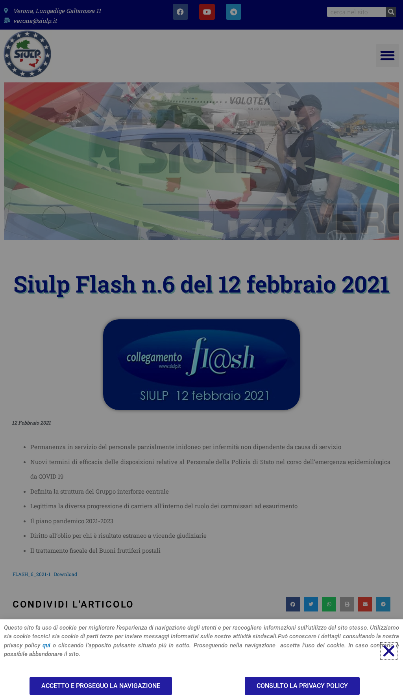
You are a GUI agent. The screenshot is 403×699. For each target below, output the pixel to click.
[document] (201, 349)
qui (46, 645)
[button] (389, 651)
